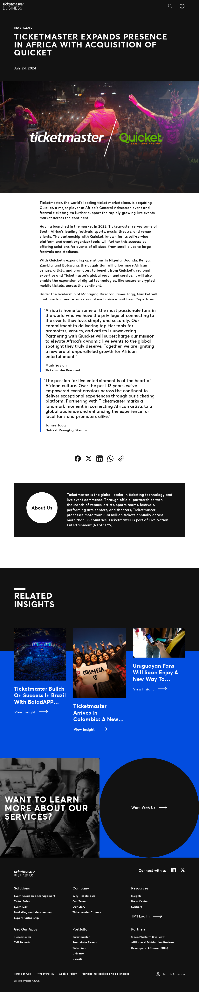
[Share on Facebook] (78, 459)
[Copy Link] (121, 459)
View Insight (25, 712)
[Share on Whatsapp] (110, 459)
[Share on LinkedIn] (99, 459)
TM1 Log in (140, 916)
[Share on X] (89, 459)
